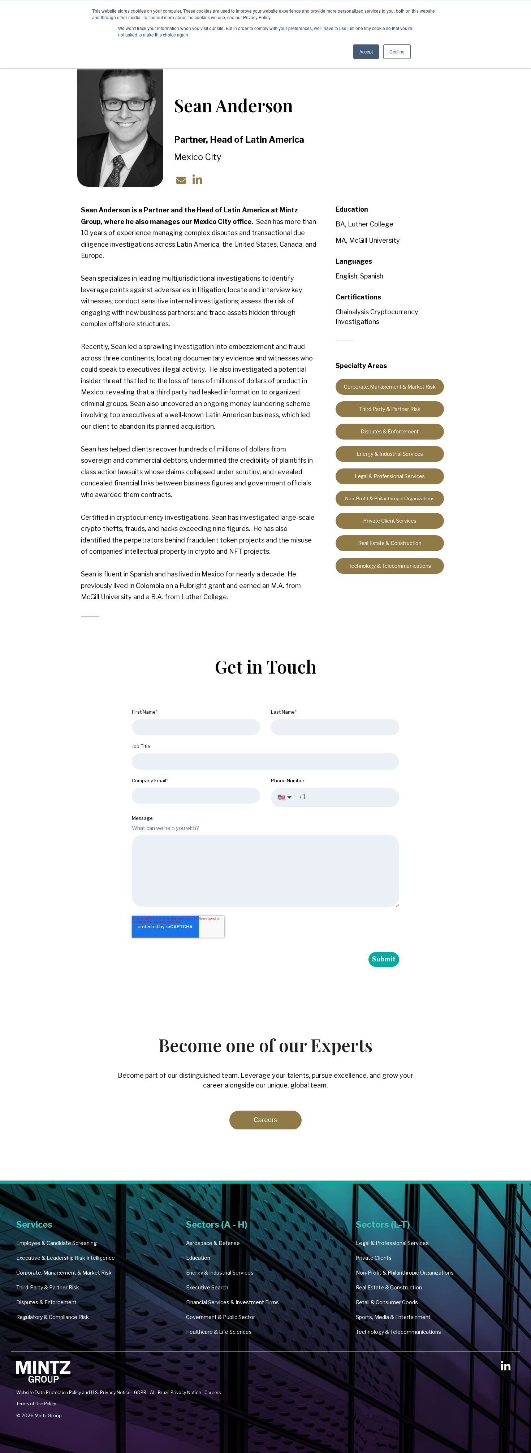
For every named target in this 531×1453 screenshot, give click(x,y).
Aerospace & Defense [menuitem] (213, 1243)
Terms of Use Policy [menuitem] (36, 1403)
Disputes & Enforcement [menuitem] (46, 1302)
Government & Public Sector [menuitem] (220, 1317)
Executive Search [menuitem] (207, 1287)
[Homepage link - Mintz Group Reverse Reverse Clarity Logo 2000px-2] (43, 1380)
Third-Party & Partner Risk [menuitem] (47, 1287)
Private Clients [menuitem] (374, 1258)
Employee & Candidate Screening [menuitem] (56, 1243)
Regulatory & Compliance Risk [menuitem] (52, 1317)
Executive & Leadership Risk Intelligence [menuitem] (65, 1258)
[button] (505, 1368)
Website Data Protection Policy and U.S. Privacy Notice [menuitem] (73, 1392)
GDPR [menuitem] (140, 1392)
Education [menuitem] (198, 1258)
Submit (384, 959)
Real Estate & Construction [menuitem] (389, 1287)
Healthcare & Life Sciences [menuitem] (219, 1332)
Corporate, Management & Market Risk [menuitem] (64, 1273)
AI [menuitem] (152, 1392)
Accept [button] (366, 51)
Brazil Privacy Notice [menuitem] (179, 1392)
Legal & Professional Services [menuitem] (392, 1243)
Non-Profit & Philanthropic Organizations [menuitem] (405, 1273)
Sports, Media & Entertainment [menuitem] (393, 1317)
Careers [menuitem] (212, 1392)
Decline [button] (397, 51)
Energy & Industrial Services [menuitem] (220, 1273)
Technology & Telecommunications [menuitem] (398, 1332)
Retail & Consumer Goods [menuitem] (387, 1302)
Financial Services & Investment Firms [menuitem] (232, 1302)
